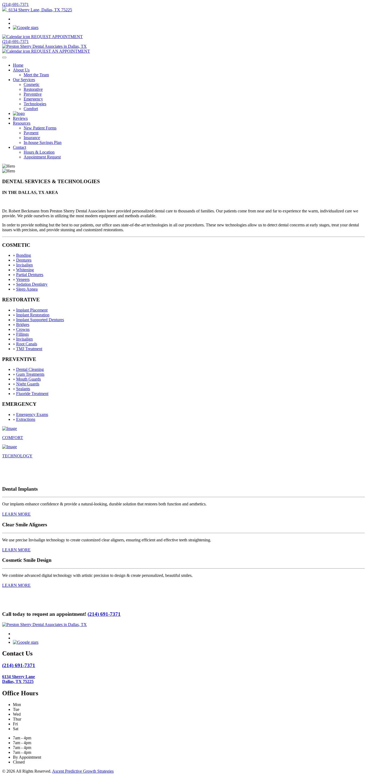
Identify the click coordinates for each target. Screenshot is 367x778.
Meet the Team (36, 75)
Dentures (23, 260)
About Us (21, 70)
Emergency (33, 99)
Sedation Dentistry (32, 284)
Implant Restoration (32, 315)
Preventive (33, 94)
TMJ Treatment (29, 348)
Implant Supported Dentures (40, 319)
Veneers (23, 279)
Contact (19, 147)
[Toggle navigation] (4, 57)
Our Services (24, 79)
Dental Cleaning (30, 369)
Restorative (33, 89)
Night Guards (27, 384)
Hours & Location (39, 152)
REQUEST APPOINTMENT (56, 36)
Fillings (22, 334)
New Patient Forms (40, 128)
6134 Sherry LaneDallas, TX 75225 (18, 679)
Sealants (23, 388)
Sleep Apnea (27, 289)
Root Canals (26, 344)
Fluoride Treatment (32, 393)
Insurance (32, 137)
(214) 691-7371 (15, 4)
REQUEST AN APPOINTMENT (60, 51)
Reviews (20, 118)
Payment (31, 133)
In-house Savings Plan (43, 142)
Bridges (22, 324)
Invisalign (24, 265)
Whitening (25, 269)
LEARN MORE (16, 514)
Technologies (35, 104)
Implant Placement (32, 310)
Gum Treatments (30, 374)
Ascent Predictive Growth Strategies (83, 771)
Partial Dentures (29, 274)
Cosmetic (31, 84)
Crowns (23, 329)
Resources (21, 123)
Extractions (25, 419)
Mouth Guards (28, 379)
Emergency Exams (32, 414)
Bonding (23, 255)
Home (18, 65)
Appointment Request (42, 157)
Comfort (31, 108)
